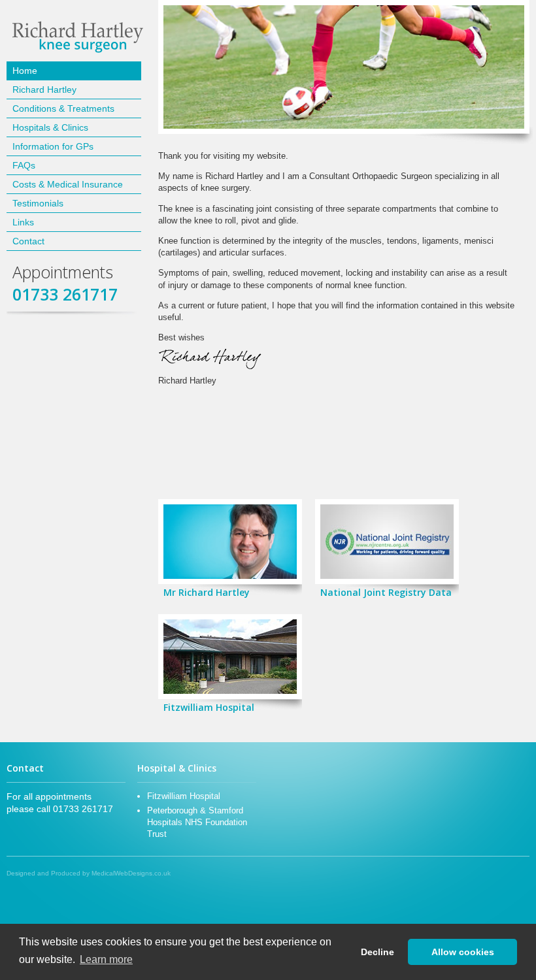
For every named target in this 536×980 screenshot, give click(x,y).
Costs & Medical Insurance (67, 184)
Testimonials (37, 203)
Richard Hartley (44, 89)
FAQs (23, 165)
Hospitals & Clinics (50, 127)
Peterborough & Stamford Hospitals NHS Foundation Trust (197, 822)
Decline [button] (377, 952)
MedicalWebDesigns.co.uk (131, 873)
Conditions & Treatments (63, 108)
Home (24, 70)
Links (23, 222)
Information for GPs (52, 146)
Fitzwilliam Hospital (183, 796)
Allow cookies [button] (462, 952)
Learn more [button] (106, 959)
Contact (28, 241)
